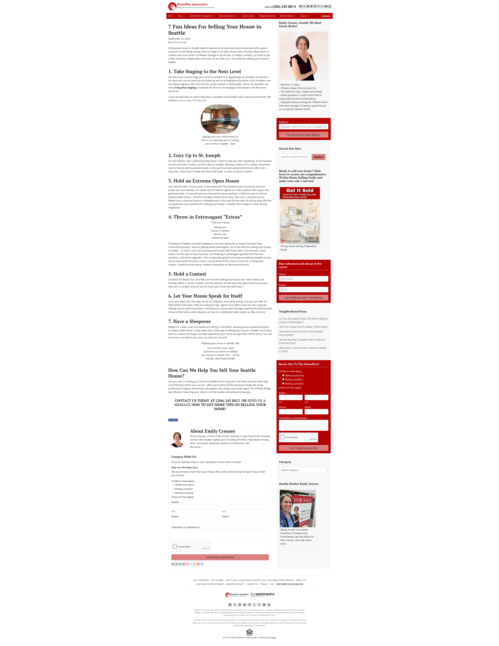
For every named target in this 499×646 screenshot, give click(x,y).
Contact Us (252, 584)
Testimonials (248, 15)
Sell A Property (201, 580)
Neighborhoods (267, 15)
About (303, 15)
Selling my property (184, 484)
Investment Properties (200, 15)
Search (319, 157)
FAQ (272, 584)
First (173, 511)
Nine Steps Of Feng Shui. (193, 100)
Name (175, 502)
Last (224, 511)
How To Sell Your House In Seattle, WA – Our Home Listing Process (259, 580)
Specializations (227, 15)
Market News (287, 15)
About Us (301, 580)
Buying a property (184, 488)
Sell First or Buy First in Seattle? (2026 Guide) (303, 326)
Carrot (273, 637)
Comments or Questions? (185, 527)
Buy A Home (217, 580)
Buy (180, 15)
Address (284, 122)
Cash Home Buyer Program (209, 584)
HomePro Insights (235, 584)
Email (226, 516)
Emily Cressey (179, 42)
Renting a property (184, 492)
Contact (325, 15)
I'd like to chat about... (183, 481)
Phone (174, 516)
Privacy (264, 584)
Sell (169, 15)
